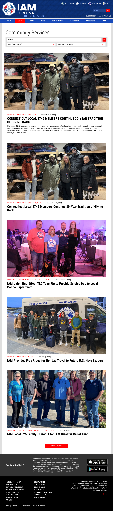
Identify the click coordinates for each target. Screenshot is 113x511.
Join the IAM (11, 485)
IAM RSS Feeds (40, 495)
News (43, 21)
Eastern (32, 115)
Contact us (39, 485)
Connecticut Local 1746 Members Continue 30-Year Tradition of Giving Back (55, 120)
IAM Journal (39, 497)
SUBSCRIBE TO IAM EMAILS (97, 16)
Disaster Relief (35, 430)
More (105, 494)
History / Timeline (14, 487)
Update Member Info (15, 490)
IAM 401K (9, 500)
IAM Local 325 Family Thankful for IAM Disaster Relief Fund (47, 434)
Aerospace (12, 280)
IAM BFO (83, 3)
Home (9, 21)
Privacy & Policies (12, 506)
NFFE (109, 3)
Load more (56, 446)
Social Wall (39, 482)
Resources (90, 21)
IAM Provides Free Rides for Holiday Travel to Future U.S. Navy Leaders (55, 360)
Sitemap (26, 506)
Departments (57, 21)
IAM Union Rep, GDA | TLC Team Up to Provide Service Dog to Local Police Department (52, 285)
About (31, 21)
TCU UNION (96, 3)
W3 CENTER (69, 3)
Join (20, 21)
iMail (39, 203)
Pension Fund (12, 495)
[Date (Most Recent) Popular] (31, 44)
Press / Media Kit (14, 482)
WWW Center (12, 497)
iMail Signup (39, 487)
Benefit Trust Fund (43, 492)
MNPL (104, 21)
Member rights (12, 492)
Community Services (17, 115)
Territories (74, 21)
